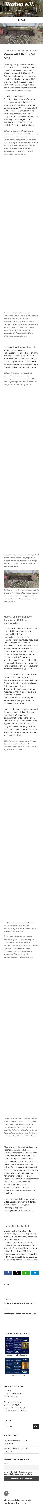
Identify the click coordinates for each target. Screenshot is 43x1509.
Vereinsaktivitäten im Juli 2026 (15, 1441)
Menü (22, 20)
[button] (8, 1273)
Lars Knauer (31, 51)
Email (6, 1463)
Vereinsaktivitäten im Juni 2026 (16, 1448)
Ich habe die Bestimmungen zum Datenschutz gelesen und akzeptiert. (18, 1473)
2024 (9, 1285)
